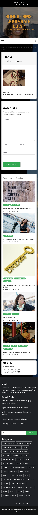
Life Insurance (24, 471)
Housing (31, 467)
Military (19, 475)
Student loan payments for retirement (15, 419)
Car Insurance (7, 447)
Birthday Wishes (9, 318)
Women (21, 495)
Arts (4, 443)
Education (6, 455)
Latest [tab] (12, 178)
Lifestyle (15, 313)
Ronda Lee (8, 211)
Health (25, 463)
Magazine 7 (28, 509)
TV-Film (20, 491)
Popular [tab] (6, 178)
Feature (27, 459)
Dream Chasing (8, 235)
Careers (14, 345)
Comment (7, 120)
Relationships (21, 483)
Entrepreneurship (20, 278)
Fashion (19, 459)
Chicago (6, 204)
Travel (5, 491)
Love (12, 475)
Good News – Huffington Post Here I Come (18, 239)
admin (9, 61)
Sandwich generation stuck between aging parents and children (16, 402)
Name (5, 144)
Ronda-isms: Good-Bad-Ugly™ (19, 21)
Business (6, 345)
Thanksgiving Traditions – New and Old (18, 94)
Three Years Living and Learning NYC (16, 352)
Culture (5, 451)
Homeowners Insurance (18, 467)
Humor (5, 471)
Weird (27, 491)
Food (19, 463)
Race (12, 483)
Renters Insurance (9, 487)
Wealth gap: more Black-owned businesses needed (16, 413)
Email (22, 144)
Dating (12, 451)
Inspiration (7, 281)
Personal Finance (20, 479)
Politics (31, 479)
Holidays (5, 467)
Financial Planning (8, 463)
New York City (15, 204)
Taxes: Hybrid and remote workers (13, 423)
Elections (24, 455)
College (25, 447)
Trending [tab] (19, 178)
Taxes (31, 487)
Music (26, 475)
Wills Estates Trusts (9, 495)
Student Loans (22, 487)
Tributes (12, 491)
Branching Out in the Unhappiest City (17, 209)
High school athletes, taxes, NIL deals (14, 408)
